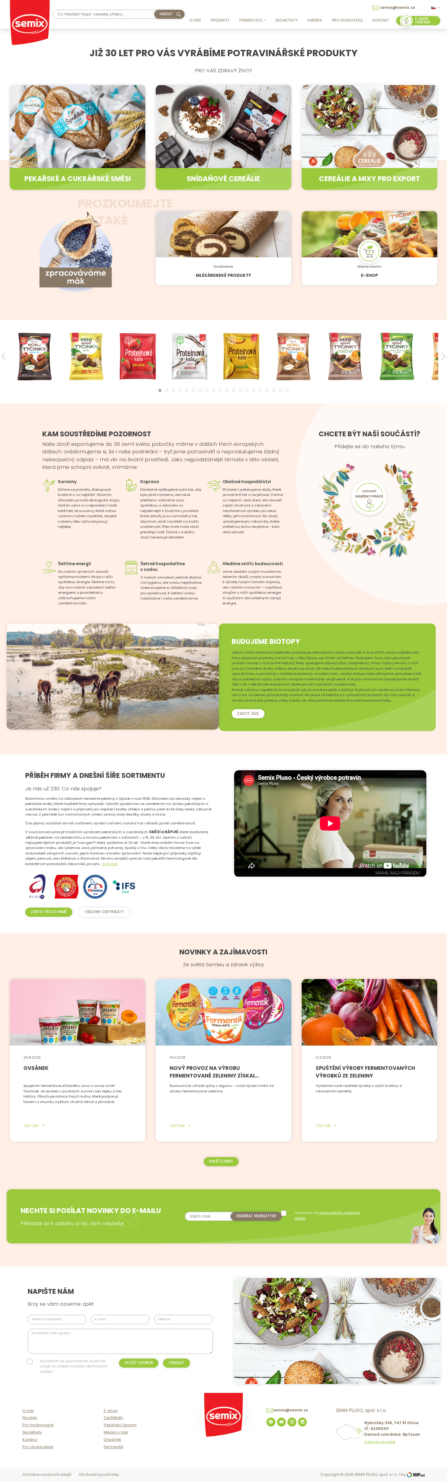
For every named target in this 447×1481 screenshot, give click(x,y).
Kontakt (380, 20)
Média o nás (116, 1432)
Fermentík (113, 1447)
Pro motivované (38, 1425)
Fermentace (250, 20)
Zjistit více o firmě (49, 911)
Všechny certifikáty (104, 911)
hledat (166, 14)
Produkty (220, 20)
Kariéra (314, 20)
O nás (195, 20)
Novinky (30, 1418)
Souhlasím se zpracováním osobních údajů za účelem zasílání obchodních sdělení (74, 1366)
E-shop (111, 1411)
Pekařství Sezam (120, 1425)
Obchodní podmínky (99, 1474)
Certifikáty (113, 1418)
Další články (221, 1161)
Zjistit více (248, 713)
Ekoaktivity (286, 20)
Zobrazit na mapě (379, 1442)
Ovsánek (112, 1439)
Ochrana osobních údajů (47, 1474)
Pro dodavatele (347, 20)
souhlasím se (327, 1215)
